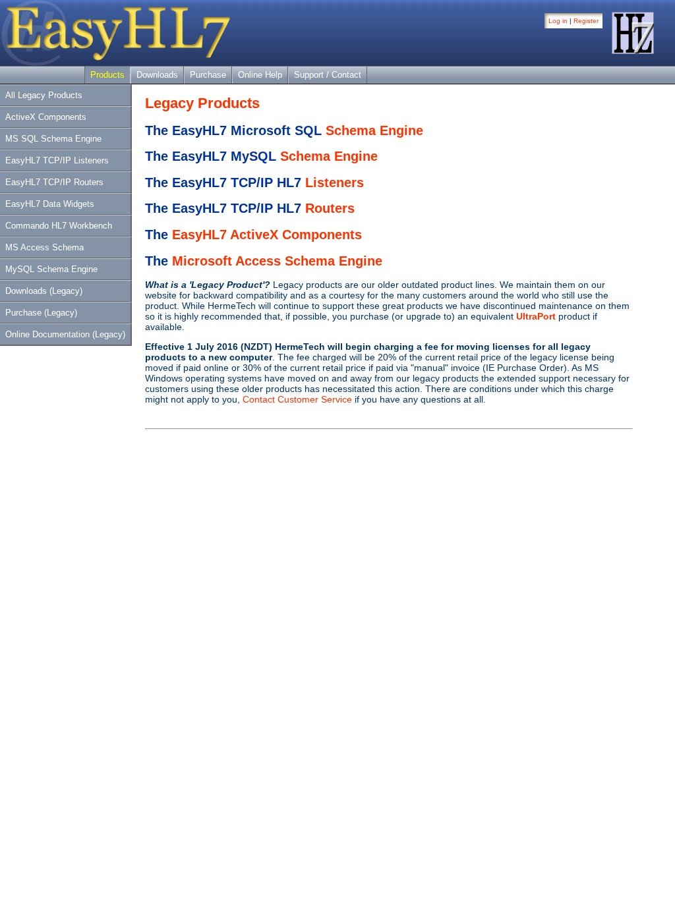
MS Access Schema (44, 247)
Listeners (334, 182)
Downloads (157, 75)
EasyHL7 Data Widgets (49, 204)
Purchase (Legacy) (41, 313)
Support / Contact (327, 75)
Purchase (208, 75)
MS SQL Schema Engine (53, 139)
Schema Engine (374, 130)
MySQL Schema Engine (51, 269)
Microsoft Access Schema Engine (277, 261)
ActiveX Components (45, 117)
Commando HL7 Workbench (58, 226)
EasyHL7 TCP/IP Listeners (57, 160)
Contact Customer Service (297, 399)
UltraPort (536, 316)
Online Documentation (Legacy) (65, 334)
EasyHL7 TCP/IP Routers (54, 182)
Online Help (260, 75)
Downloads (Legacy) (43, 291)
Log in (558, 20)
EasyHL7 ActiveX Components (267, 234)
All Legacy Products (43, 95)
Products (107, 75)
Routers (330, 208)
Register (586, 20)
